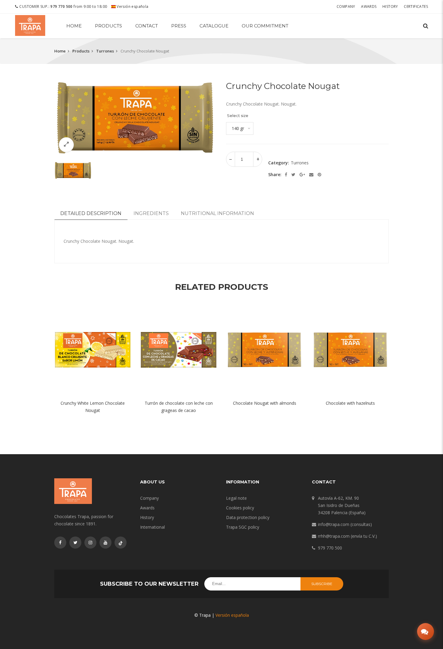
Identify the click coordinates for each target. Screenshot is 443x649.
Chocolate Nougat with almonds (264, 403)
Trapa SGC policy (242, 527)
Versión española (132, 6)
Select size (237, 115)
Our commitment (265, 26)
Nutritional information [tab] (217, 213)
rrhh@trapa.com (334, 536)
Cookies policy (240, 508)
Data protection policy (247, 517)
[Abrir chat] (425, 631)
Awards (368, 6)
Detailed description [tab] (90, 213)
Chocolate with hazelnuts (350, 403)
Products (108, 26)
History (390, 6)
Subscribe (321, 583)
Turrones (105, 51)
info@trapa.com (333, 524)
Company (346, 6)
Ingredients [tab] (151, 213)
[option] (135, 118)
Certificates (416, 6)
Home (74, 26)
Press (178, 26)
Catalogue (214, 26)
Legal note (236, 498)
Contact (146, 26)
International (152, 527)
